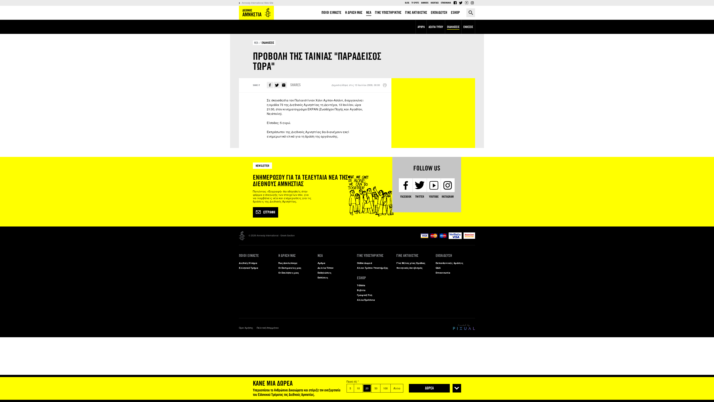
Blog (407, 2)
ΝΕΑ (256, 42)
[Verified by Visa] (455, 238)
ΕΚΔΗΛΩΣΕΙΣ (268, 42)
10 (358, 388)
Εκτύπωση (385, 85)
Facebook (455, 3)
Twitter (461, 3)
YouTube (466, 3)
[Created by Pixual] (464, 327)
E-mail (284, 85)
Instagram (472, 3)
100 (385, 388)
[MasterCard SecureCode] (469, 237)
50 (375, 388)
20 (367, 388)
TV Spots (415, 2)
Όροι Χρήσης (246, 327)
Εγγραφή (269, 212)
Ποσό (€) (353, 381)
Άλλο (396, 388)
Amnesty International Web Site (257, 2)
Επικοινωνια (446, 2)
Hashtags (435, 2)
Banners (424, 2)
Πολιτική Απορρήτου (268, 327)
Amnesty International (256, 13)
